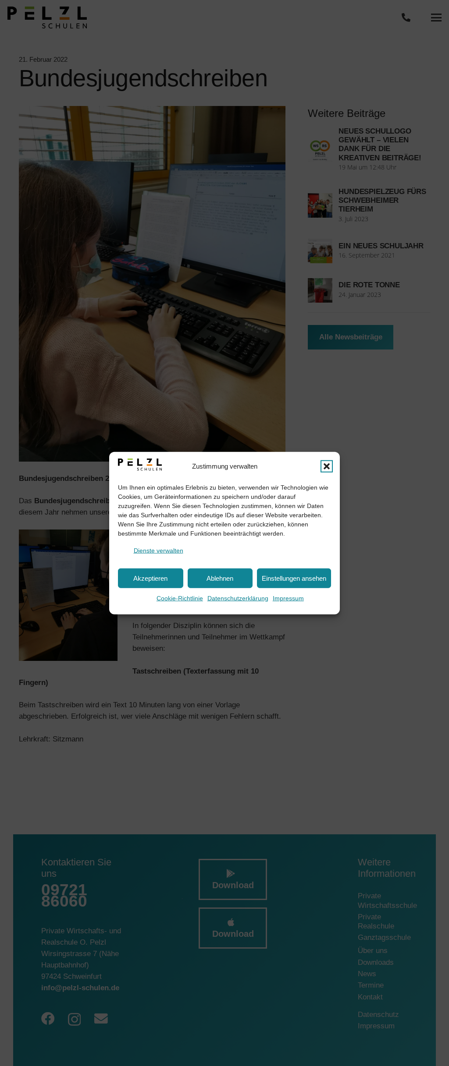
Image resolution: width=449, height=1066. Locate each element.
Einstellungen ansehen (294, 578)
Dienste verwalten (158, 550)
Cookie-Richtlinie (180, 598)
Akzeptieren (150, 578)
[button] (326, 466)
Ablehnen (220, 578)
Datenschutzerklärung (237, 598)
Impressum (288, 598)
